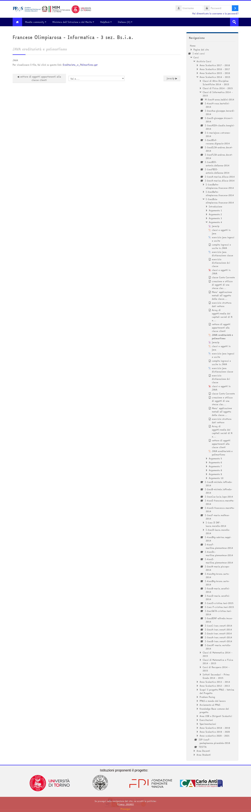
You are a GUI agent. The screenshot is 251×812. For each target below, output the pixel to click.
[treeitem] (212, 400)
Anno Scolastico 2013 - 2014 (215, 682)
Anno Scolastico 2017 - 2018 (215, 65)
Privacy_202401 (125, 804)
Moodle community (34, 22)
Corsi (196, 57)
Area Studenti (204, 754)
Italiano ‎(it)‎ (124, 22)
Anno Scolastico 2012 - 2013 (215, 685)
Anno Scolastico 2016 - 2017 (215, 69)
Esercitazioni (206, 720)
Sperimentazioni (208, 724)
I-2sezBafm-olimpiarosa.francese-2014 (220, 193)
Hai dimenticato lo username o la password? (215, 13)
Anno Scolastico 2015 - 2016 (215, 73)
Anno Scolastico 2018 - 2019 (215, 728)
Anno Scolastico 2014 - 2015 (215, 77)
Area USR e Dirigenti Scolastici (216, 716)
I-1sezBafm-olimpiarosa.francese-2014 (220, 186)
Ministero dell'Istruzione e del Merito (72, 22)
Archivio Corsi (204, 61)
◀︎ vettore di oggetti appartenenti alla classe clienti (39, 78)
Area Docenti (203, 751)
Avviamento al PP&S (210, 705)
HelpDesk (105, 22)
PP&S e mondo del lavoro (213, 701)
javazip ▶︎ (172, 78)
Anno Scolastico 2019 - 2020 (215, 731)
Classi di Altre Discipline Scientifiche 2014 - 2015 (216, 82)
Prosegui (125, 809)
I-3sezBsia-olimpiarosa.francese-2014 (220, 200)
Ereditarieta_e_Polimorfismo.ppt (80, 64)
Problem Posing (207, 697)
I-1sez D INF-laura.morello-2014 (216, 524)
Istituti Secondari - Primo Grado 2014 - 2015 (216, 676)
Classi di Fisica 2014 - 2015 (218, 88)
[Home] (52, 9)
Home (193, 45)
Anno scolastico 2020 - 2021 (214, 735)
